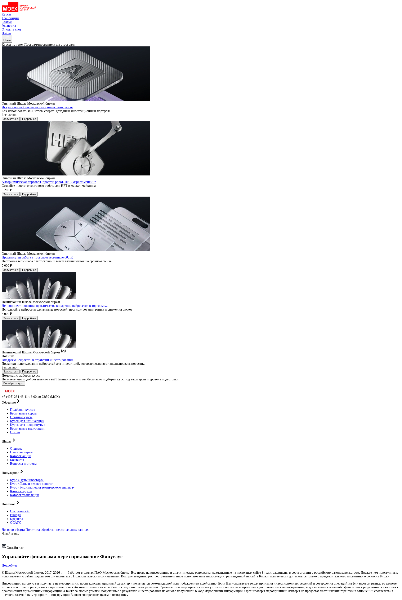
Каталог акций (20, 456)
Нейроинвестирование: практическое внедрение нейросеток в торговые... (55, 305)
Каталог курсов (21, 491)
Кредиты (16, 519)
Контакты (17, 460)
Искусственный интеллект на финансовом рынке (37, 107)
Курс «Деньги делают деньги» (31, 483)
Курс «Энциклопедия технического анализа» (42, 487)
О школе (16, 448)
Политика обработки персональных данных (57, 529)
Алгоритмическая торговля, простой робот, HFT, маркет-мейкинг (49, 182)
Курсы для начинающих (27, 421)
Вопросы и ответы (23, 463)
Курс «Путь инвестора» (27, 480)
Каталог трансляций (24, 495)
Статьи (15, 432)
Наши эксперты (21, 452)
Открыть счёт (20, 511)
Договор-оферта (14, 529)
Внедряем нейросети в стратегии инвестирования (37, 360)
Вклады (15, 515)
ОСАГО (16, 522)
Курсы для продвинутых (27, 424)
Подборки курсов (22, 409)
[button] (201, 401)
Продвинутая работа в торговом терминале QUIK (37, 257)
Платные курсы (21, 417)
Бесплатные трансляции (27, 428)
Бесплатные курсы (23, 413)
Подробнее (9, 565)
